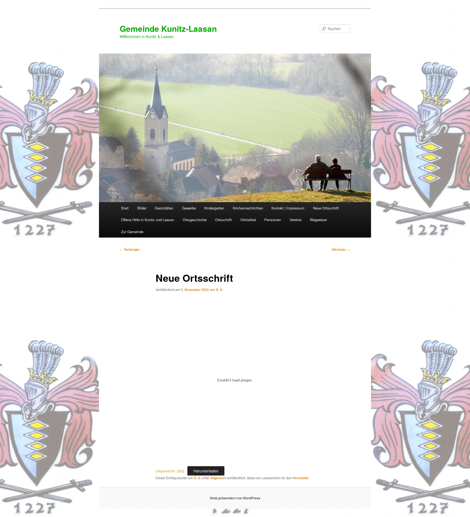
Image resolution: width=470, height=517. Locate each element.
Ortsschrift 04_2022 (170, 471)
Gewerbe (189, 208)
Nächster (341, 249)
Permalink (300, 477)
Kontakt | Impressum (287, 208)
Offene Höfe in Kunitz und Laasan (147, 219)
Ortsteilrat (248, 219)
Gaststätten (164, 208)
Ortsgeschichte (195, 219)
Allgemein (218, 477)
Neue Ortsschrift (326, 208)
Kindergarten (214, 208)
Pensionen (272, 219)
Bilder (141, 208)
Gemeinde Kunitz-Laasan (168, 28)
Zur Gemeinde (132, 231)
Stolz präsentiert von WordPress (235, 498)
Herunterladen (205, 471)
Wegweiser (318, 219)
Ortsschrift (223, 219)
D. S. (219, 289)
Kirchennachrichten (248, 208)
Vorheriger (130, 249)
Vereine (295, 219)
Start (125, 208)
